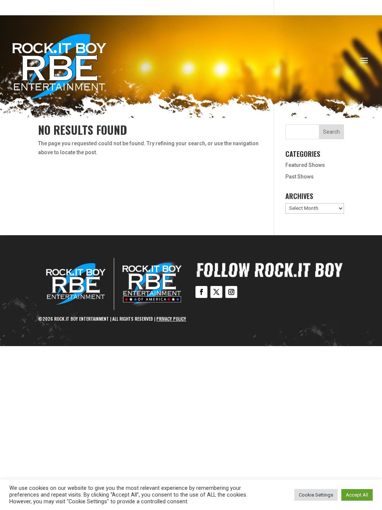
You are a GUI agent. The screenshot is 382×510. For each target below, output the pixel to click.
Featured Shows (305, 165)
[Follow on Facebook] (201, 292)
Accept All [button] (357, 495)
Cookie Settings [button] (316, 495)
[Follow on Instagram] (231, 292)
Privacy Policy (171, 318)
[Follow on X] (216, 292)
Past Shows (299, 177)
